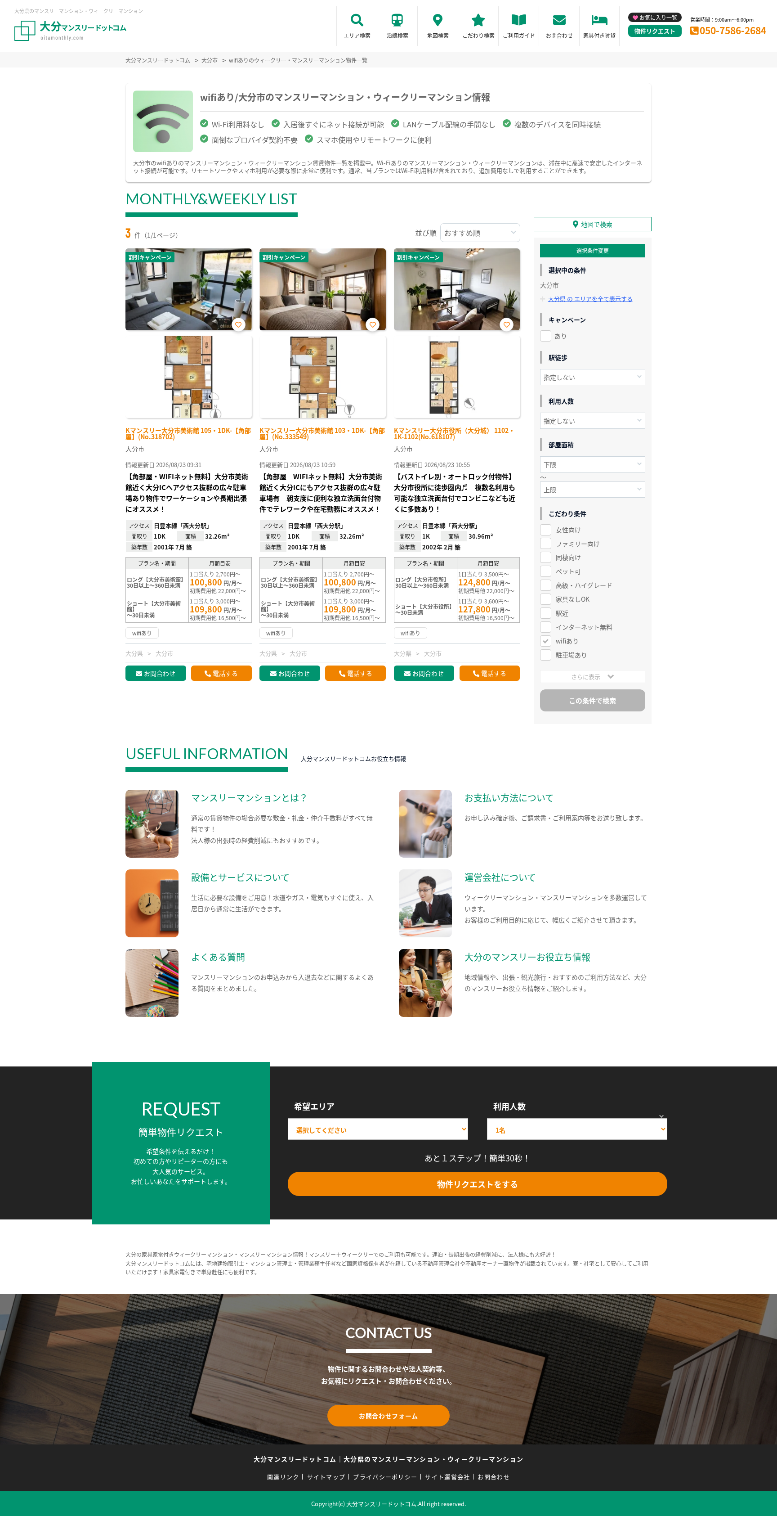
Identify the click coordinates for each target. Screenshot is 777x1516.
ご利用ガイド (519, 35)
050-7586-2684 (733, 30)
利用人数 (509, 1106)
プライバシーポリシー (385, 1477)
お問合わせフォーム (388, 1415)
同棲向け (568, 557)
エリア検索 (357, 35)
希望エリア (314, 1106)
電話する (225, 673)
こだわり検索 (478, 35)
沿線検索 (397, 35)
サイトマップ (326, 1477)
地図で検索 (596, 224)
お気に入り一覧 (658, 17)
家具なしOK (572, 598)
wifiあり (567, 640)
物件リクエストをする (477, 1184)
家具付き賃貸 (599, 35)
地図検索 (438, 35)
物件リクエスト (654, 31)
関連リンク (283, 1477)
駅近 (562, 612)
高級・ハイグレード (584, 584)
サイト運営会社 (447, 1477)
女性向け (568, 529)
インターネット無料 (584, 626)
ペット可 (568, 571)
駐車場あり (571, 654)
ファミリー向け (578, 543)
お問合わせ (559, 35)
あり (560, 335)
